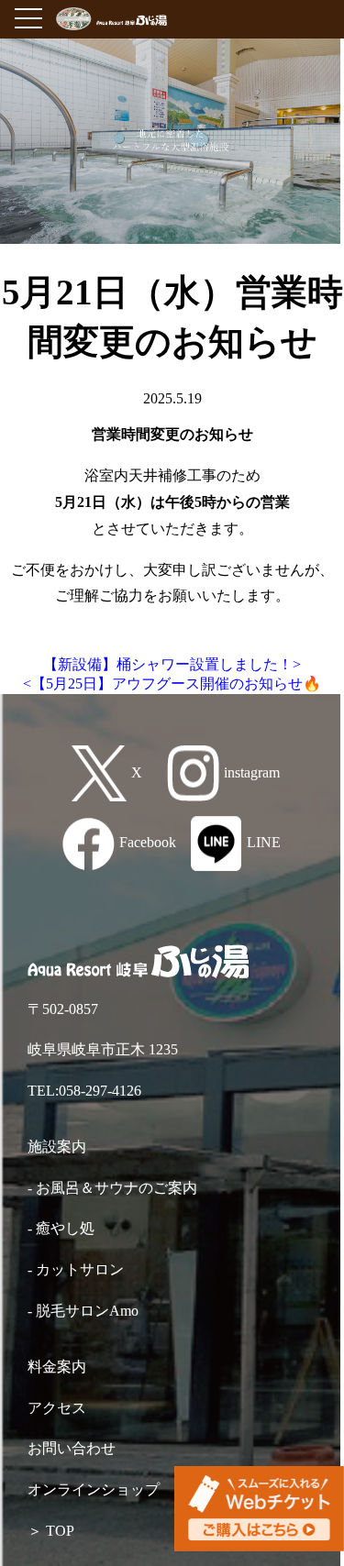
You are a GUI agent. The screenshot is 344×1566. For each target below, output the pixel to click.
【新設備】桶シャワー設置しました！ (168, 664)
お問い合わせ (72, 1448)
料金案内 (57, 1366)
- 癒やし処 (61, 1228)
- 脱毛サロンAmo (83, 1310)
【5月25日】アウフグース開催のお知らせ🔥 (176, 683)
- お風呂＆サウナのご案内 (112, 1188)
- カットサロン (76, 1269)
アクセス (57, 1408)
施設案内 (57, 1146)
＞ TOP (51, 1530)
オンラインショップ (94, 1489)
